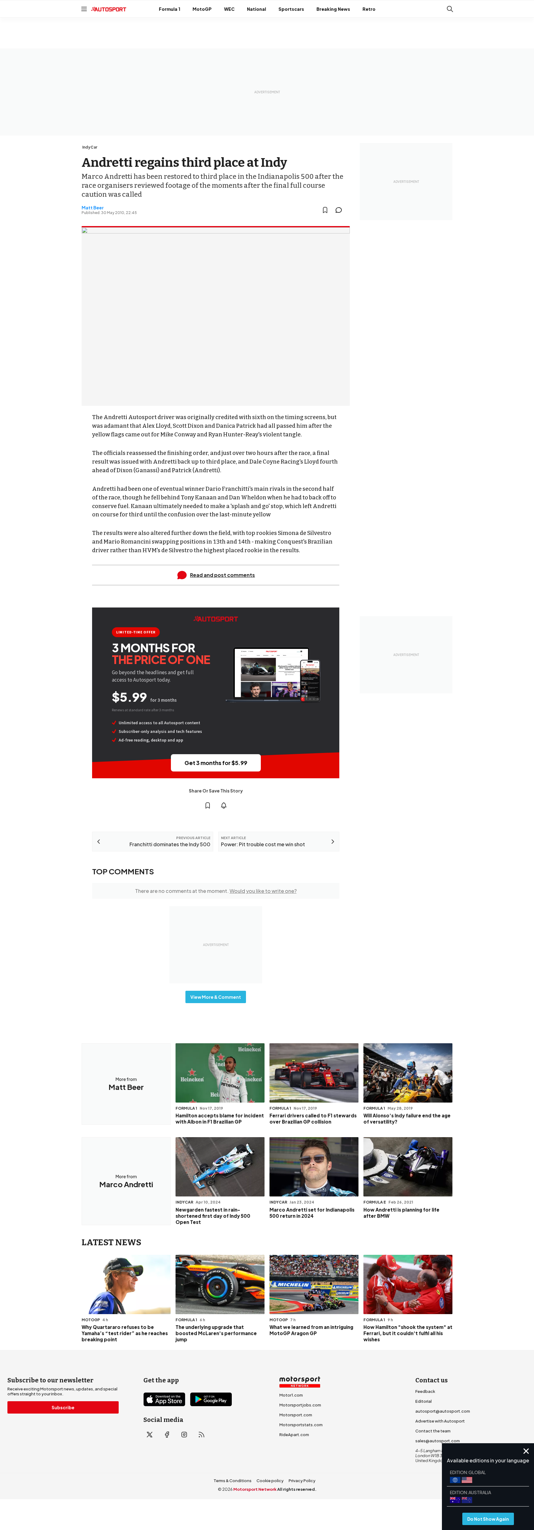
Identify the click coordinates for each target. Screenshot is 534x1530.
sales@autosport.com (437, 1440)
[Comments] (340, 210)
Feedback (425, 1391)
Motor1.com (291, 1395)
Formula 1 (169, 9)
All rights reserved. (296, 1489)
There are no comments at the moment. (216, 891)
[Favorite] (325, 210)
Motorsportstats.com (301, 1424)
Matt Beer (93, 207)
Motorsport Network (255, 1489)
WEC (229, 9)
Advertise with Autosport (440, 1421)
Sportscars (291, 9)
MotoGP (202, 9)
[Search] (450, 9)
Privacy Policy (302, 1480)
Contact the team (433, 1430)
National (256, 9)
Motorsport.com (295, 1414)
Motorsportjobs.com (300, 1404)
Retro (368, 9)
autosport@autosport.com (442, 1411)
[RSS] (201, 1434)
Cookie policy (270, 1480)
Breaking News (333, 9)
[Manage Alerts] (224, 805)
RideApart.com (294, 1434)
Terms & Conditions (233, 1480)
